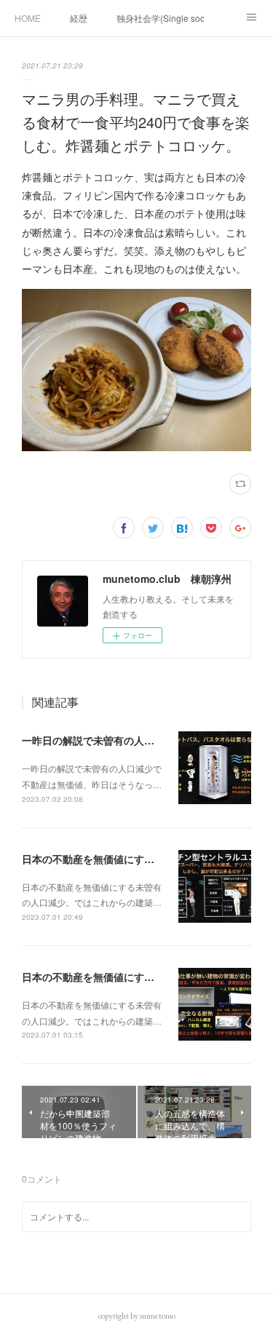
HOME (28, 18)
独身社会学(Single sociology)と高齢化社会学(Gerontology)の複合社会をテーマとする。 (160, 18)
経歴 (78, 18)
